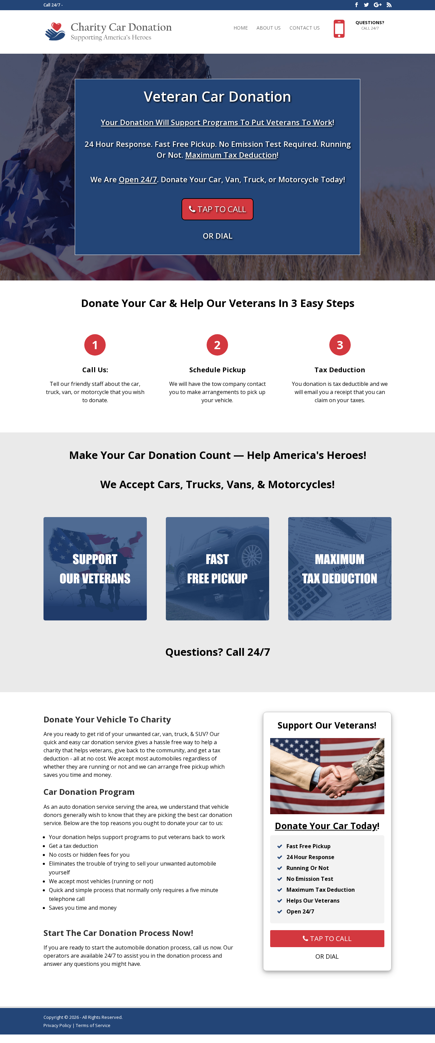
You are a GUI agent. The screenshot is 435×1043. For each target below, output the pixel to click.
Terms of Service (93, 1025)
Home (240, 28)
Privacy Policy (57, 1025)
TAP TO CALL (220, 209)
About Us (269, 28)
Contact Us (305, 28)
